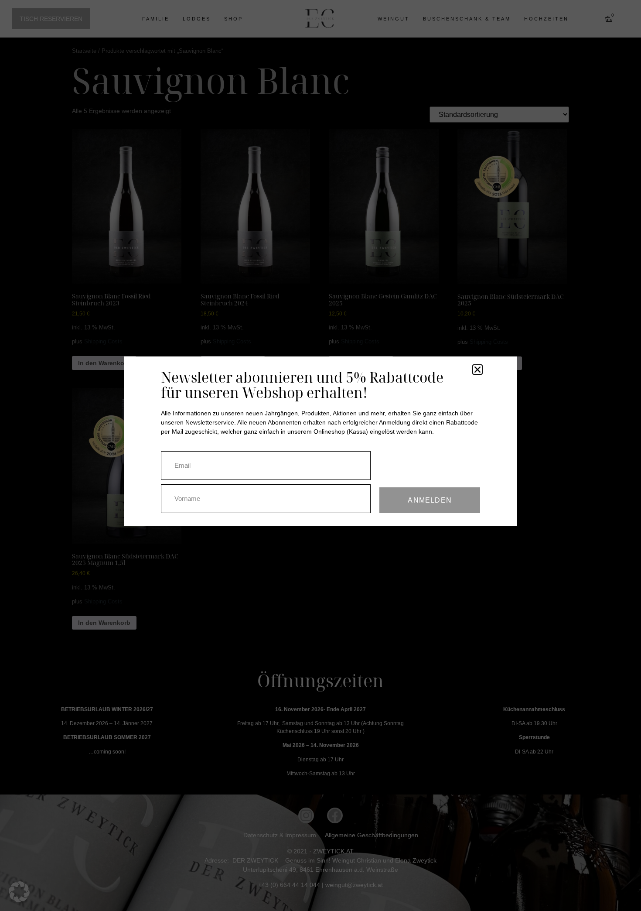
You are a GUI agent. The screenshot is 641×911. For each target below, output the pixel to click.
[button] (19, 892)
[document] (320, 455)
